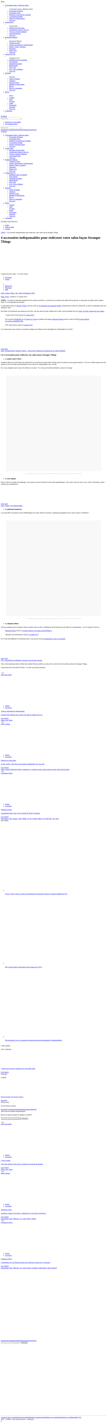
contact (42, 1417)
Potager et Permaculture (17, 18)
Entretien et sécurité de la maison (20, 15)
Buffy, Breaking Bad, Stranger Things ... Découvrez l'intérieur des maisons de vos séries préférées (33, 351)
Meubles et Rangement (16, 84)
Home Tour (13, 50)
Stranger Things (21, 306)
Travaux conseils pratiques (18, 32)
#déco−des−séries (16, 293)
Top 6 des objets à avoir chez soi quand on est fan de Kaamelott (22, 1164)
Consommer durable (16, 16)
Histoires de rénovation (16, 28)
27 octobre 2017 (29, 315)
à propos (3, 1417)
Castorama (8, 111)
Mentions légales (34, 1417)
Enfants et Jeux (14, 82)
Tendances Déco (14, 43)
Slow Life (12, 67)
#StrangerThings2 (58, 319)
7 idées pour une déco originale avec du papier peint (18, 1068)
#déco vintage (5, 293)
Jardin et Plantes (14, 79)
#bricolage (13, 769)
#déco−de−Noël (43, 819)
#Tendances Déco (29, 293)
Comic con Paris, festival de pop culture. (91, 311)
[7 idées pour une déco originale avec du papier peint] (7, 1065)
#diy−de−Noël (54, 819)
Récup (11, 86)
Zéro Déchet (13, 62)
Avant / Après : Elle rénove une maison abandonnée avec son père (22, 764)
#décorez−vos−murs (19, 1219)
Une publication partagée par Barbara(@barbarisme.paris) (44, 473)
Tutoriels (8, 73)
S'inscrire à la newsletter (13, 122)
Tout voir (12, 20)
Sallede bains (12, 100)
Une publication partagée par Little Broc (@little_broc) (43, 618)
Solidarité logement (15, 64)
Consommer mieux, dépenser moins (17, 5)
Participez (4, 1100)
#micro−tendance (32, 1268)
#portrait (54, 1268)
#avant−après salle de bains (60, 769)
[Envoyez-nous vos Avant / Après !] (7, 1093)
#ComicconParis (83, 319)
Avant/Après (9, 22)
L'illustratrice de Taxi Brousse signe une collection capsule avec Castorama (25, 1262)
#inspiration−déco (7, 819)
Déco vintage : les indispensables (12, 506)
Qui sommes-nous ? (11, 124)
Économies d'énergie (16, 11)
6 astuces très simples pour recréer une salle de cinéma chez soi (21, 715)
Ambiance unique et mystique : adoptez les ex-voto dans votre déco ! (23, 1213)
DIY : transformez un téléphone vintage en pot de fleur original (21, 660)
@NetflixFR (17, 319)
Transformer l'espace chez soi (19, 30)
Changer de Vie (10, 54)
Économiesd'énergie (13, 106)
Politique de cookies (51, 1417)
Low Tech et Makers (16, 69)
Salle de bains (9, 227)
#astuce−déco (17, 819)
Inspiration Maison (11, 37)
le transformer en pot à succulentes (54, 639)
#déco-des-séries (6, 675)
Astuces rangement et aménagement (21, 45)
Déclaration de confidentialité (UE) (69, 1417)
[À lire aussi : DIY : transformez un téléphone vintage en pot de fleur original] (9, 656)
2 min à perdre (5, 1160)
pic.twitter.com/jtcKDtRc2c (43, 631)
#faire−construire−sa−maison (27, 769)
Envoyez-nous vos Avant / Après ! (12, 1097)
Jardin (11, 103)
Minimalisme (13, 66)
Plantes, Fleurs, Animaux (17, 47)
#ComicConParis (27, 631)
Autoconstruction (15, 33)
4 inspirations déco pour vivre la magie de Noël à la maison (20, 813)
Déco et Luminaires (15, 88)
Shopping (12, 49)
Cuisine (11, 98)
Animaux (12, 81)
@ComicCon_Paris (30, 319)
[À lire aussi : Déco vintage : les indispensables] (9, 502)
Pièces (7, 92)
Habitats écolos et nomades (18, 60)
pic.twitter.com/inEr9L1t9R (14, 321)
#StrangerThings (10, 631)
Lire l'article (5, 718)
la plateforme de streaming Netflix (50, 306)
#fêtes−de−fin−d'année (30, 819)
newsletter (25, 1417)
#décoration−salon (45, 1268)
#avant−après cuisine (44, 769)
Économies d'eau (14, 13)
